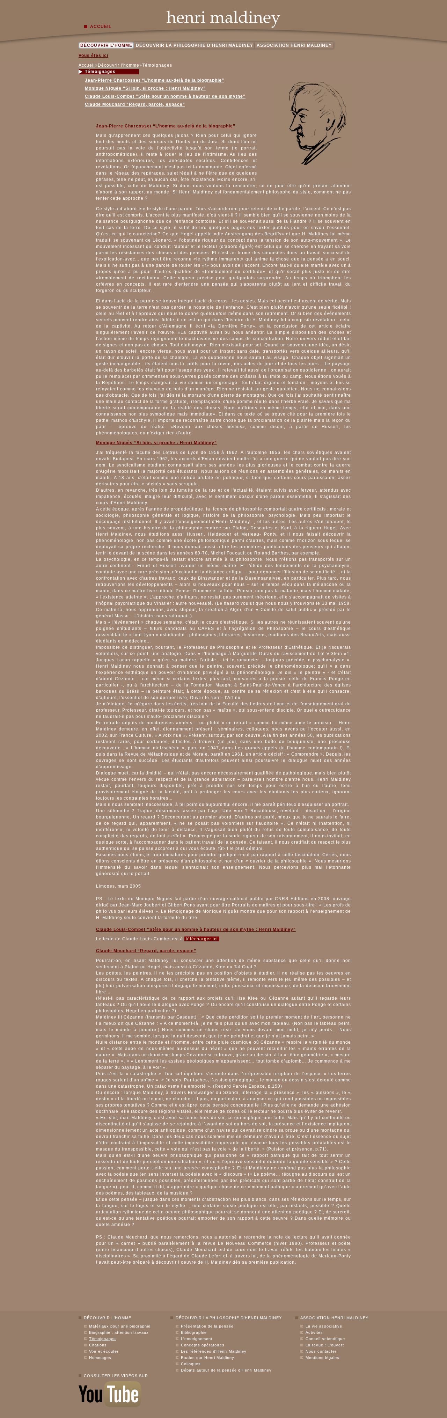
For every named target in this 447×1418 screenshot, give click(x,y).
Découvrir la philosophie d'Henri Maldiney (194, 45)
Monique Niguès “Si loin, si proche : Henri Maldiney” (145, 88)
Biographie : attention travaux (119, 1332)
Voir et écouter (104, 1351)
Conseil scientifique (325, 1339)
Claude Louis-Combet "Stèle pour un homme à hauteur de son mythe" (165, 96)
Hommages (100, 1357)
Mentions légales (322, 1357)
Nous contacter (321, 1351)
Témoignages (102, 1339)
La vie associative (324, 1326)
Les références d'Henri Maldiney (214, 1351)
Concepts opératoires (203, 1345)
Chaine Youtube (110, 1394)
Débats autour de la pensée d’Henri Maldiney (226, 1370)
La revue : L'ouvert (325, 1345)
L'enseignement (196, 1339)
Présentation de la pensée (207, 1326)
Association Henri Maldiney (294, 45)
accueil (100, 26)
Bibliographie (194, 1332)
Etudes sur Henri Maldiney (207, 1357)
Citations (98, 1345)
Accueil (87, 65)
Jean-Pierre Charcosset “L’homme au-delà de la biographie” (154, 80)
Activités (314, 1332)
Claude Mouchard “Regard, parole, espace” (135, 104)
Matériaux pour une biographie (120, 1326)
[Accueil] (223, 19)
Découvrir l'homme (106, 45)
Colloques (191, 1364)
